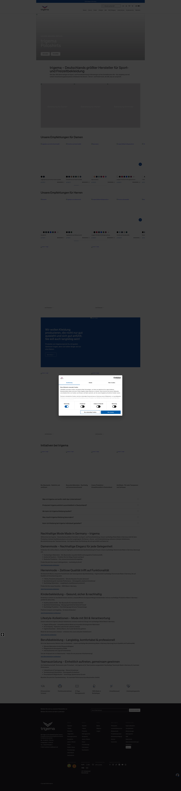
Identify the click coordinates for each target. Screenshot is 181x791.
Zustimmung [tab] (69, 382)
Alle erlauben (110, 412)
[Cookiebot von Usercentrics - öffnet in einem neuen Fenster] (114, 378)
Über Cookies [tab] (111, 382)
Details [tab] (90, 382)
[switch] (83, 406)
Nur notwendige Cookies (90, 412)
